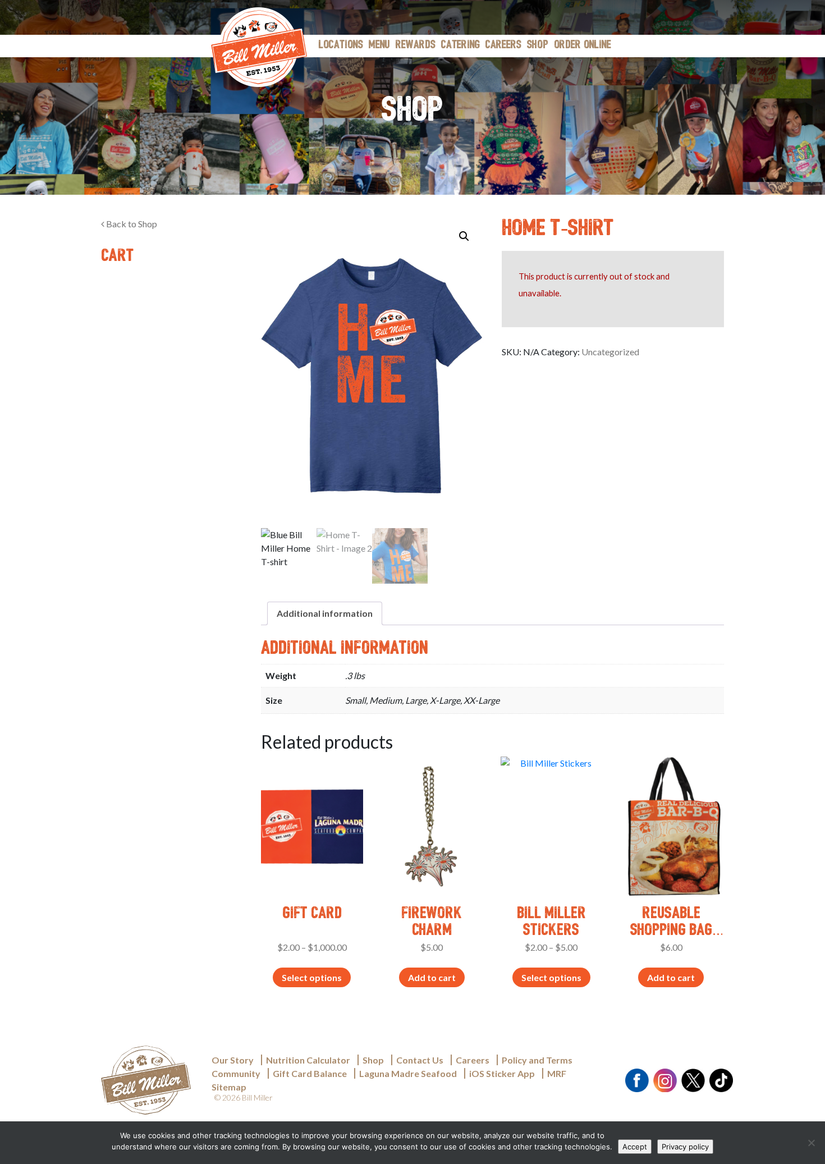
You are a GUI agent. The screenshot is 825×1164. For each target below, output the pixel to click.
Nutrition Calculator (308, 1060)
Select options (312, 977)
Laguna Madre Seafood (408, 1073)
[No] (811, 1142)
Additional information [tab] (325, 613)
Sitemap (229, 1086)
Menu (379, 45)
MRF (556, 1073)
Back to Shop (130, 223)
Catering (460, 45)
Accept (634, 1146)
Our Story (233, 1060)
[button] (464, 236)
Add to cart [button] (432, 977)
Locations (341, 45)
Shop (537, 45)
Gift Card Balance (310, 1073)
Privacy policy (685, 1146)
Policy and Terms (537, 1060)
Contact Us (419, 1060)
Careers (503, 45)
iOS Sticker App (502, 1073)
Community (236, 1073)
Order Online (582, 45)
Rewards (416, 45)
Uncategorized (610, 351)
